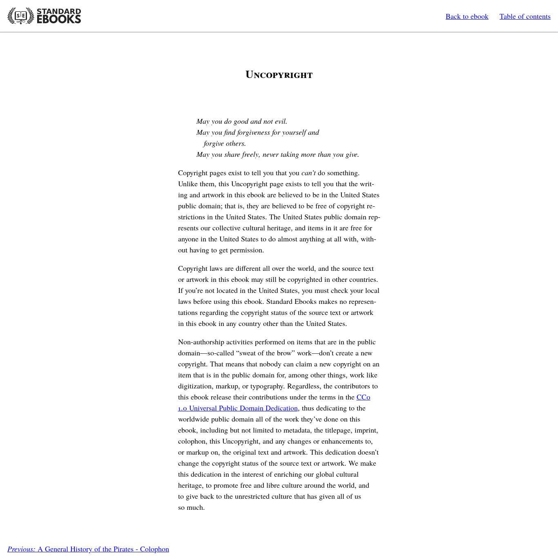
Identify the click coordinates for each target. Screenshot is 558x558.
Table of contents (525, 16)
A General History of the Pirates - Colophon (88, 549)
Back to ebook (467, 16)
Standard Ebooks (44, 16)
